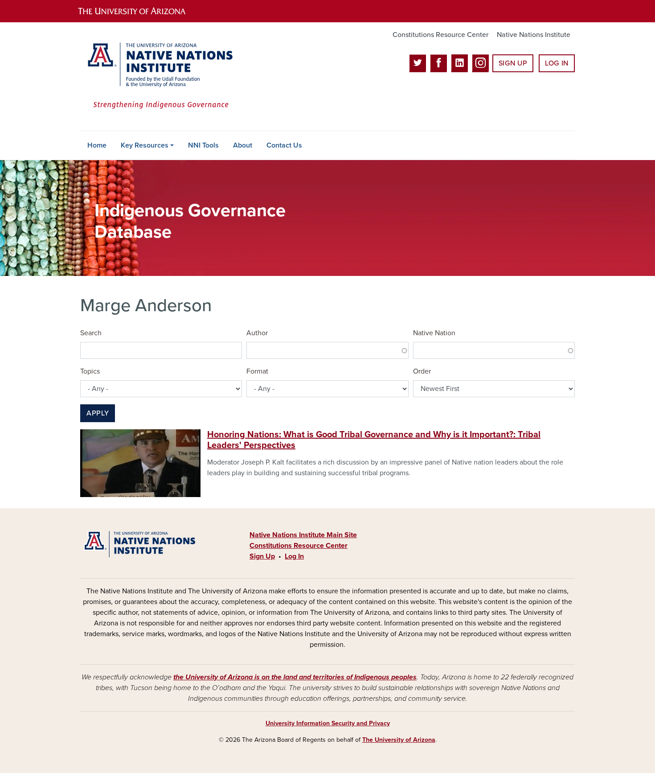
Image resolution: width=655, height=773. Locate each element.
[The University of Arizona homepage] (139, 11)
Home (96, 145)
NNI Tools (203, 145)
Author (257, 333)
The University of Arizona (398, 740)
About (242, 145)
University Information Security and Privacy (328, 723)
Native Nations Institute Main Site (303, 534)
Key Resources (144, 145)
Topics (90, 371)
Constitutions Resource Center (440, 34)
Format (257, 371)
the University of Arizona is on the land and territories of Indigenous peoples (295, 677)
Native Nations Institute (533, 34)
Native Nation (434, 333)
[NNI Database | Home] (158, 76)
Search (91, 333)
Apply (97, 413)
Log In (557, 63)
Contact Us (284, 145)
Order (422, 371)
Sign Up (513, 63)
